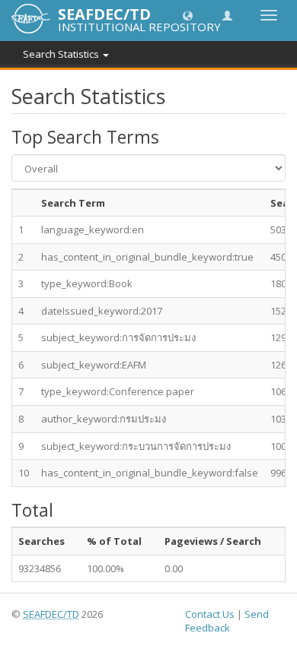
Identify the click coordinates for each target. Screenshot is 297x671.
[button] (187, 14)
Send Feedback (227, 621)
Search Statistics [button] (62, 54)
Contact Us (210, 614)
